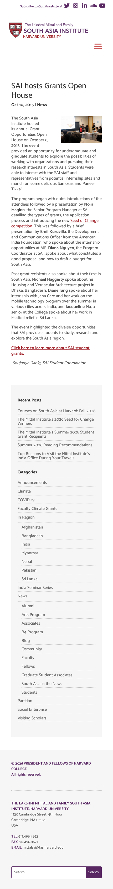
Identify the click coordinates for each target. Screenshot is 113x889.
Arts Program (33, 614)
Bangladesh (32, 536)
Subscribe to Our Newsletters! (40, 6)
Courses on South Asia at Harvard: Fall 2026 (56, 411)
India (26, 544)
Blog (26, 640)
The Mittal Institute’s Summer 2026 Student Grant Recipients (56, 434)
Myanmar (30, 553)
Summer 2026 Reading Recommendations (55, 445)
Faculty (28, 657)
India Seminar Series (35, 587)
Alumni (28, 606)
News (42, 104)
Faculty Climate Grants (37, 508)
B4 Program (32, 632)
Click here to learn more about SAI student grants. (50, 350)
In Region (26, 517)
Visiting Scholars (32, 718)
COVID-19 (26, 500)
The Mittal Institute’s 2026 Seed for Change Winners (56, 421)
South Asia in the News (42, 683)
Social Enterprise (32, 709)
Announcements (32, 482)
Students (29, 692)
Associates (31, 623)
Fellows (28, 666)
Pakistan (29, 570)
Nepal (27, 561)
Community (32, 649)
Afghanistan (32, 527)
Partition (25, 700)
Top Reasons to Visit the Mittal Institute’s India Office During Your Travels (54, 456)
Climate (24, 491)
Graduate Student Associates (47, 675)
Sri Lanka (30, 579)
